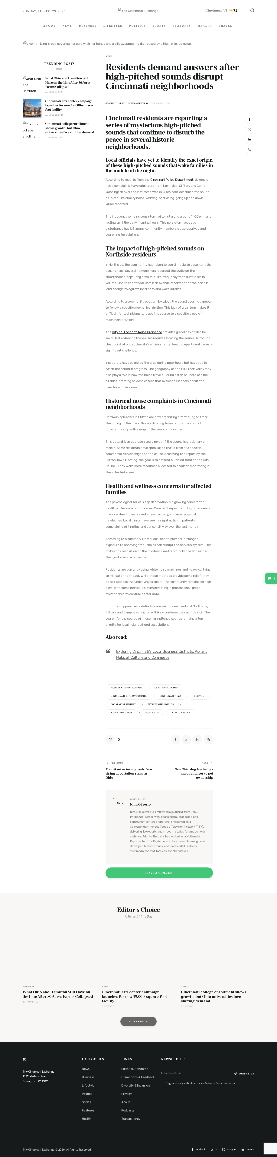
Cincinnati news (170, 696)
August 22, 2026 (54, 92)
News (109, 56)
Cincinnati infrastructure (129, 696)
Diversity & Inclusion (135, 1085)
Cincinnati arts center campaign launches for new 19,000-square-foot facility (134, 996)
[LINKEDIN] (249, 139)
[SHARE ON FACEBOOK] (249, 119)
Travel (86, 1127)
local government (123, 704)
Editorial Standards (134, 1069)
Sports (86, 1102)
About (125, 1102)
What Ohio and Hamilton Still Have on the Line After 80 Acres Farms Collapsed (58, 994)
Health (86, 1119)
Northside (152, 712)
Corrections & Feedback (137, 1077)
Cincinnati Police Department (171, 180)
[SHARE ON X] (249, 129)
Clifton (199, 696)
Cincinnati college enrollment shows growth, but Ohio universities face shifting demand (213, 996)
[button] (249, 149)
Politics (87, 1094)
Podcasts (127, 1110)
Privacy (126, 1094)
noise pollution (121, 712)
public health (180, 712)
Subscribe (246, 1073)
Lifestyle (88, 1085)
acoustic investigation (126, 687)
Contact (127, 1127)
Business (28, 986)
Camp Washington (166, 687)
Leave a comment (159, 873)
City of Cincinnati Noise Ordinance (137, 332)
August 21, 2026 (54, 115)
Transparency (130, 1119)
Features (88, 1110)
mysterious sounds (161, 704)
